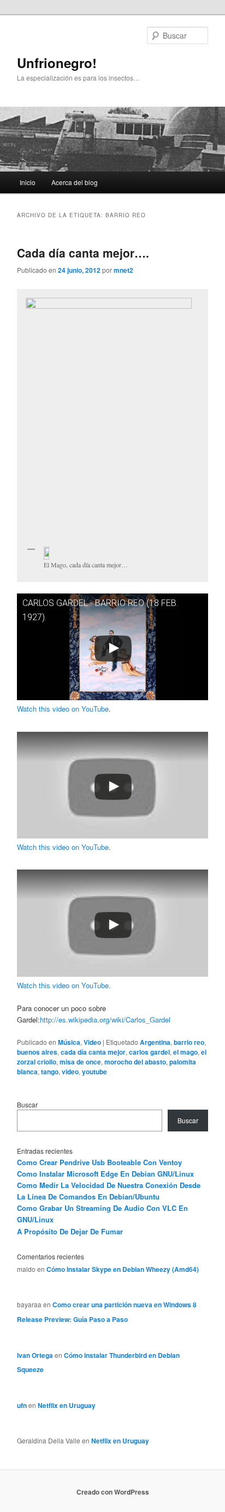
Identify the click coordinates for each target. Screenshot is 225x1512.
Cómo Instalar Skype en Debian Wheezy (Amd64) (122, 1269)
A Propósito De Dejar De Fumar (70, 1231)
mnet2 (123, 270)
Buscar (27, 1104)
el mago (185, 1052)
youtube (94, 1071)
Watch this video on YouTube (63, 708)
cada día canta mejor (93, 1052)
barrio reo (189, 1042)
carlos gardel (149, 1052)
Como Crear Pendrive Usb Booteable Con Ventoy (99, 1162)
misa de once (80, 1062)
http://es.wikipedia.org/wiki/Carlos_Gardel (105, 1019)
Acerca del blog (74, 182)
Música (69, 1042)
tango (49, 1071)
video (70, 1071)
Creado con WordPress (112, 1492)
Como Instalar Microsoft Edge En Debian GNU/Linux (105, 1173)
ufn (22, 1405)
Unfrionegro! (57, 62)
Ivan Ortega (35, 1355)
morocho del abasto (135, 1062)
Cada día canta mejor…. (83, 252)
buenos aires (37, 1052)
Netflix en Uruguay (67, 1405)
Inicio (27, 182)
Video (92, 1042)
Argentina (155, 1042)
